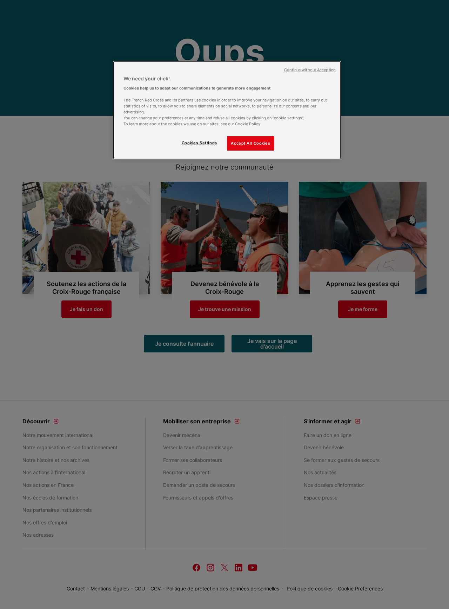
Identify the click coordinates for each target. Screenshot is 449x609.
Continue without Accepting (310, 70)
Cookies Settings (199, 142)
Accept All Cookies (250, 143)
